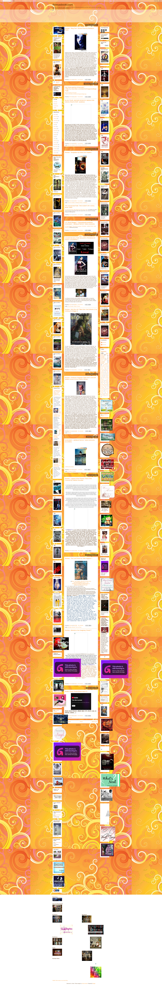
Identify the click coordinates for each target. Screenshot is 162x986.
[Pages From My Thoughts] (106, 507)
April (54, 124)
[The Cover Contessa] (95, 977)
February (55, 116)
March (55, 114)
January (55, 118)
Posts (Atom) (83, 724)
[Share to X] (88, 79)
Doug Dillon (103, 369)
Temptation (85, 202)
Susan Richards (104, 386)
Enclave (106, 372)
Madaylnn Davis (75, 145)
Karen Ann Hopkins (71, 202)
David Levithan (104, 368)
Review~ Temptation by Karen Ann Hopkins (78, 152)
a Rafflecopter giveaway (69, 466)
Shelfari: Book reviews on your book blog (60, 980)
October (55, 132)
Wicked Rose (84, 145)
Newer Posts (68, 721)
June (55, 138)
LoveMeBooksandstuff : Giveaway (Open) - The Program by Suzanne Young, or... (57, 393)
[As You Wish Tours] (107, 855)
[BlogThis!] (86, 79)
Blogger (94, 983)
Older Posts (94, 721)
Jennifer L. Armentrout (104, 357)
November (56, 130)
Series (102, 383)
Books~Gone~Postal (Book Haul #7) (76, 691)
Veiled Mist (106, 393)
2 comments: (80, 369)
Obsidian (107, 381)
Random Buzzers (104, 363)
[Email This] (85, 79)
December (56, 120)
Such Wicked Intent (104, 385)
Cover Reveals (70, 306)
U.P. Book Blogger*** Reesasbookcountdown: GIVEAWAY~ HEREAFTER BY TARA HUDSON (80, 223)
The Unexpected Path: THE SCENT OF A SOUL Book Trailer (76, 209)
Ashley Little (105, 365)
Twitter (55, 107)
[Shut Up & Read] (114, 677)
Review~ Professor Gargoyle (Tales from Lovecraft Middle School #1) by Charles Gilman (80, 378)
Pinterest (55, 103)
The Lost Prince (78, 627)
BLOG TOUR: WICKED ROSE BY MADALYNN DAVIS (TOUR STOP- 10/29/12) (79, 101)
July (54, 136)
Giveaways (70, 471)
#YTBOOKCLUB (105, 364)
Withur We (106, 395)
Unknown (104, 342)
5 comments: (80, 469)
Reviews (79, 145)
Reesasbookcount (63, 4)
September (56, 150)
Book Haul (70, 717)
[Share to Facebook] (89, 79)
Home (81, 721)
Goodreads (56, 105)
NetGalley (77, 202)
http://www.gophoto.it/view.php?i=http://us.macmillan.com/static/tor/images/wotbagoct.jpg (81, 88)
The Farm (102, 389)
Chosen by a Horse (104, 366)
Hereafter (74, 471)
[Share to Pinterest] (90, 79)
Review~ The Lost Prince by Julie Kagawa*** (79, 558)
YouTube (55, 101)
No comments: (80, 79)
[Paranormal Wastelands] (59, 690)
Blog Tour (69, 145)
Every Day (103, 373)
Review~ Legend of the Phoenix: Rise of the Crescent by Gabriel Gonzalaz (78, 479)
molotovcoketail (84, 983)
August (55, 122)
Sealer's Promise (77, 306)
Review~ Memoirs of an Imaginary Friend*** (78, 630)
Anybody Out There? (60, 443)
